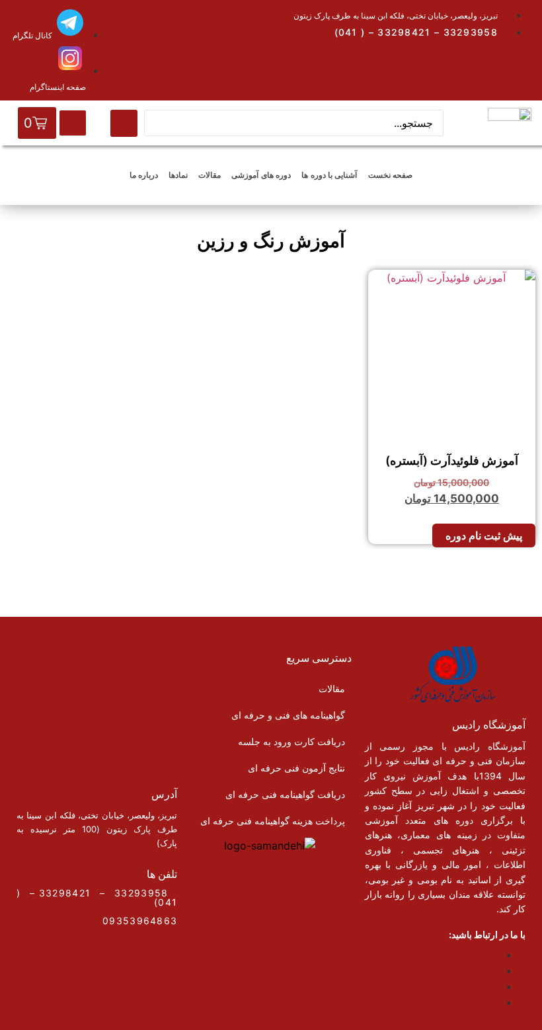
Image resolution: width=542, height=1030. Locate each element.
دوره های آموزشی (261, 175)
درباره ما (144, 175)
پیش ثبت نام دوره (483, 535)
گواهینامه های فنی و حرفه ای (288, 715)
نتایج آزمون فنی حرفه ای (296, 767)
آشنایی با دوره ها (329, 175)
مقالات (209, 175)
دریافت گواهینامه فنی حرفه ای (285, 794)
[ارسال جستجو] (123, 123)
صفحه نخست (390, 175)
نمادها (178, 175)
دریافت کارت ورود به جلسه (291, 741)
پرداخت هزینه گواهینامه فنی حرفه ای (272, 820)
